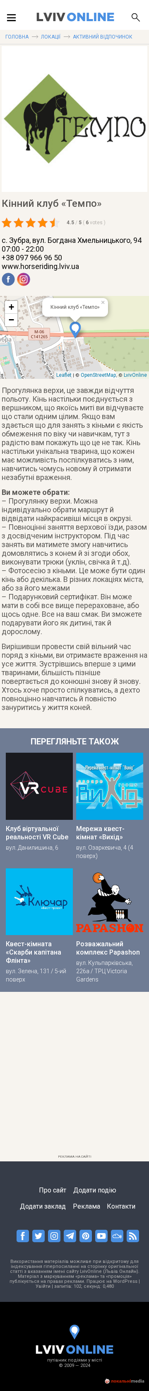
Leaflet (64, 375)
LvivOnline (135, 375)
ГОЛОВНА (17, 37)
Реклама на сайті (74, 1156)
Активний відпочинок (102, 37)
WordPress (125, 1281)
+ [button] (11, 307)
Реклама (86, 1206)
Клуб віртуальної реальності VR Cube (37, 833)
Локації (50, 37)
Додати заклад (43, 1206)
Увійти (43, 1286)
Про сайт (52, 1190)
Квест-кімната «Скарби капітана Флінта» (33, 952)
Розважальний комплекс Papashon (108, 948)
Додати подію (94, 1190)
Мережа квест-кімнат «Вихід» (100, 833)
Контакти (121, 1206)
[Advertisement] (74, 1076)
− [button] (11, 320)
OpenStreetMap (98, 375)
